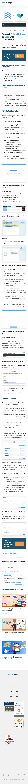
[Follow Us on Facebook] (3, 775)
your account (18, 584)
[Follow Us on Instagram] (8, 775)
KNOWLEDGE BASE (16, 582)
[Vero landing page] (20, 16)
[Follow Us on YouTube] (19, 775)
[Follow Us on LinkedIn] (13, 775)
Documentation (7, 25)
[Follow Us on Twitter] (24, 775)
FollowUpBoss (7, 575)
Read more (4, 613)
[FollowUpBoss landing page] (8, 16)
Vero (5, 578)
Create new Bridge (11, 76)
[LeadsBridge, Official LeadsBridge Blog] (7, 3)
